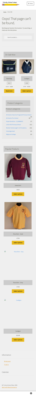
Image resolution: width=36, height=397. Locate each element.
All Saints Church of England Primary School (18, 115)
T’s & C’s (6, 364)
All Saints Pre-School (12, 118)
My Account (7, 361)
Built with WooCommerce (9, 387)
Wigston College (11, 134)
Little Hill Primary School (13, 124)
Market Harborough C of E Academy (16, 128)
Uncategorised (10, 131)
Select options (26, 91)
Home (4, 12)
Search (18, 394)
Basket (27, 392)
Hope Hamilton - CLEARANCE (14, 121)
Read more (9, 91)
